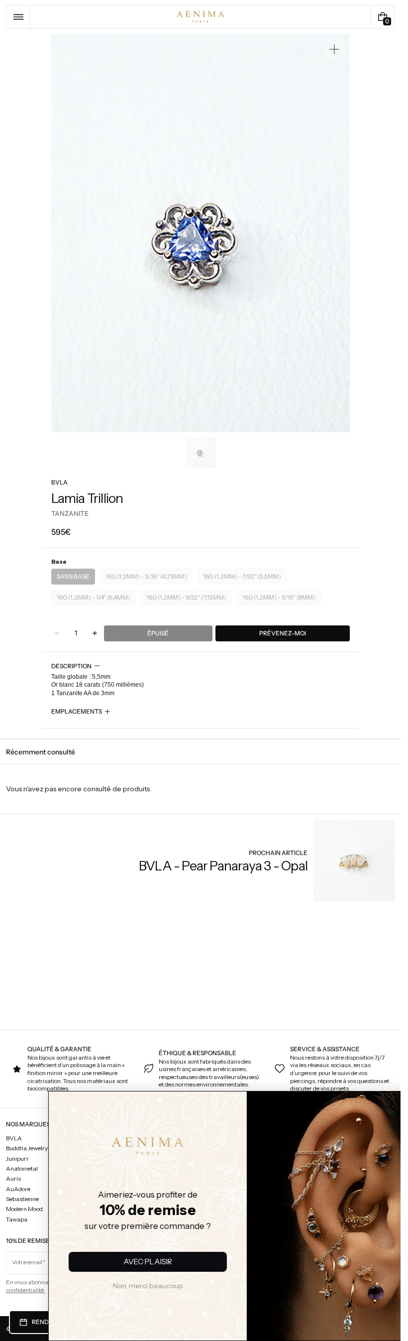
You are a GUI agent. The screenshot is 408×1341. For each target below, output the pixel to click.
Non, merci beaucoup (102, 1285)
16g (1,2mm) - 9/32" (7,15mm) (186, 600)
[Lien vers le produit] (267, 860)
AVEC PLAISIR (102, 1261)
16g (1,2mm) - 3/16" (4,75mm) (146, 579)
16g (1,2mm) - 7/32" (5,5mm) (243, 579)
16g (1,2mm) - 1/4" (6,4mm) (96, 600)
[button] (18, 16)
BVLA (59, 482)
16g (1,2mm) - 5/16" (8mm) (281, 600)
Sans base (76, 579)
